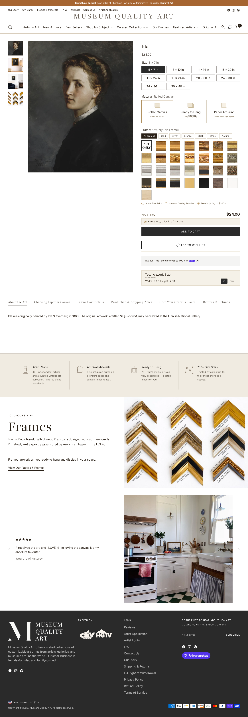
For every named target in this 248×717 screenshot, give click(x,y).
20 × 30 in (203, 78)
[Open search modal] (10, 27)
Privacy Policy (133, 679)
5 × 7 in (153, 69)
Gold (163, 136)
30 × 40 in (178, 86)
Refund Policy (133, 686)
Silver (175, 136)
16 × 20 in (228, 69)
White (213, 136)
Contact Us (131, 653)
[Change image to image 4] (15, 98)
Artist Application (135, 634)
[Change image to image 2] (15, 65)
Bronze (188, 136)
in (224, 281)
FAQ (126, 647)
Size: (150, 62)
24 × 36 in (153, 86)
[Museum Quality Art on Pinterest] (238, 10)
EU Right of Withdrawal (140, 673)
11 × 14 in (203, 69)
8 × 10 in (178, 69)
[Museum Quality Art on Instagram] (233, 10)
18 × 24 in (178, 78)
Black (201, 136)
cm (232, 281)
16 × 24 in (153, 78)
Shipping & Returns (137, 666)
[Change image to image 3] (15, 81)
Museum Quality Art (40, 707)
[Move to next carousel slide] (237, 341)
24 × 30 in (228, 78)
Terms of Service (135, 692)
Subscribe (233, 634)
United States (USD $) (24, 702)
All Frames (149, 136)
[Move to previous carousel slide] (228, 341)
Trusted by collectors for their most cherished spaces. (211, 375)
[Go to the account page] (222, 27)
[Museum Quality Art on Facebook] (228, 10)
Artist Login (132, 640)
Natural (225, 136)
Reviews (129, 627)
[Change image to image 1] (15, 48)
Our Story (130, 660)
